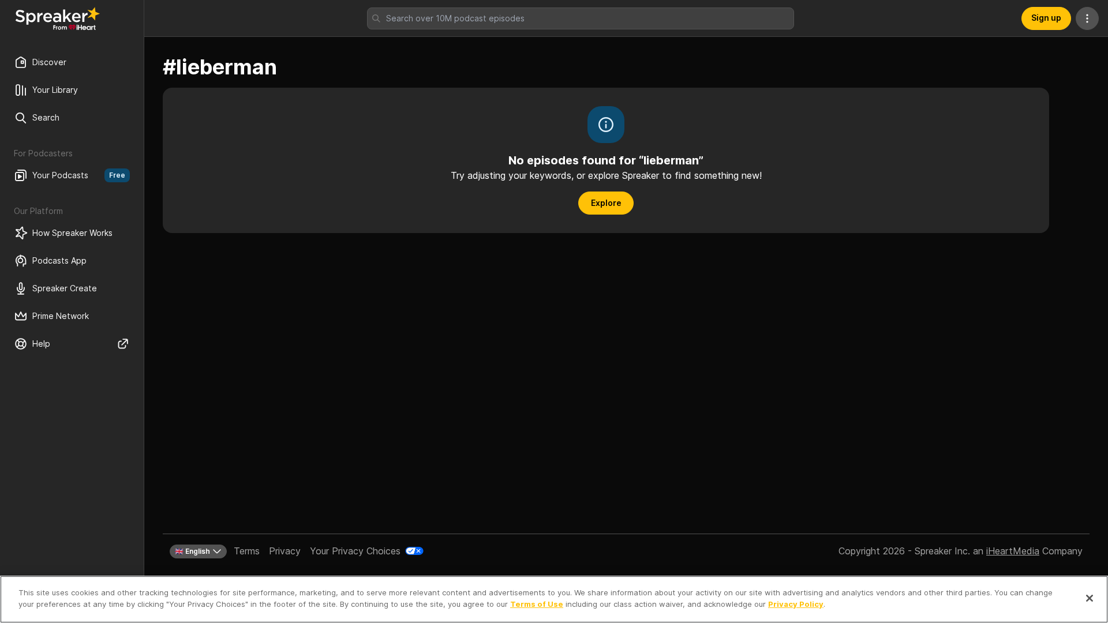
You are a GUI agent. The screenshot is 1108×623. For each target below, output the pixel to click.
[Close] (1089, 598)
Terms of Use (536, 603)
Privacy (285, 551)
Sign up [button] (1046, 17)
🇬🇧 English (192, 551)
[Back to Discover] (57, 18)
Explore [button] (606, 203)
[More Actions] (1087, 18)
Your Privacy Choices (355, 551)
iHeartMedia (1012, 551)
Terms (247, 551)
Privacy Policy (795, 603)
